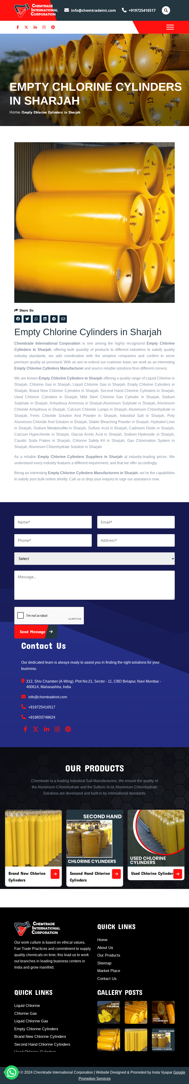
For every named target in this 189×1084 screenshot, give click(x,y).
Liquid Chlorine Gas (31, 1021)
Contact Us (107, 978)
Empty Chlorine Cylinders (36, 1029)
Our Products (108, 955)
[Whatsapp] (11, 1072)
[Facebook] (18, 27)
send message (33, 631)
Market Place (108, 971)
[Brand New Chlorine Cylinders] (55, 874)
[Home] (36, 9)
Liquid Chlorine (27, 1005)
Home (102, 940)
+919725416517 (142, 10)
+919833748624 (41, 717)
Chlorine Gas (25, 1013)
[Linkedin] (35, 27)
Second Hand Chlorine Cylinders (42, 1044)
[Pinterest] (53, 27)
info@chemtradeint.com (93, 10)
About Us (105, 947)
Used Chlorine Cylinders (153, 873)
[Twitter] (26, 27)
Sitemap (104, 963)
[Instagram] (44, 27)
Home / (15, 112)
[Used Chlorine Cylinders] (177, 874)
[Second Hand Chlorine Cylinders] (116, 874)
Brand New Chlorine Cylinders (40, 1036)
